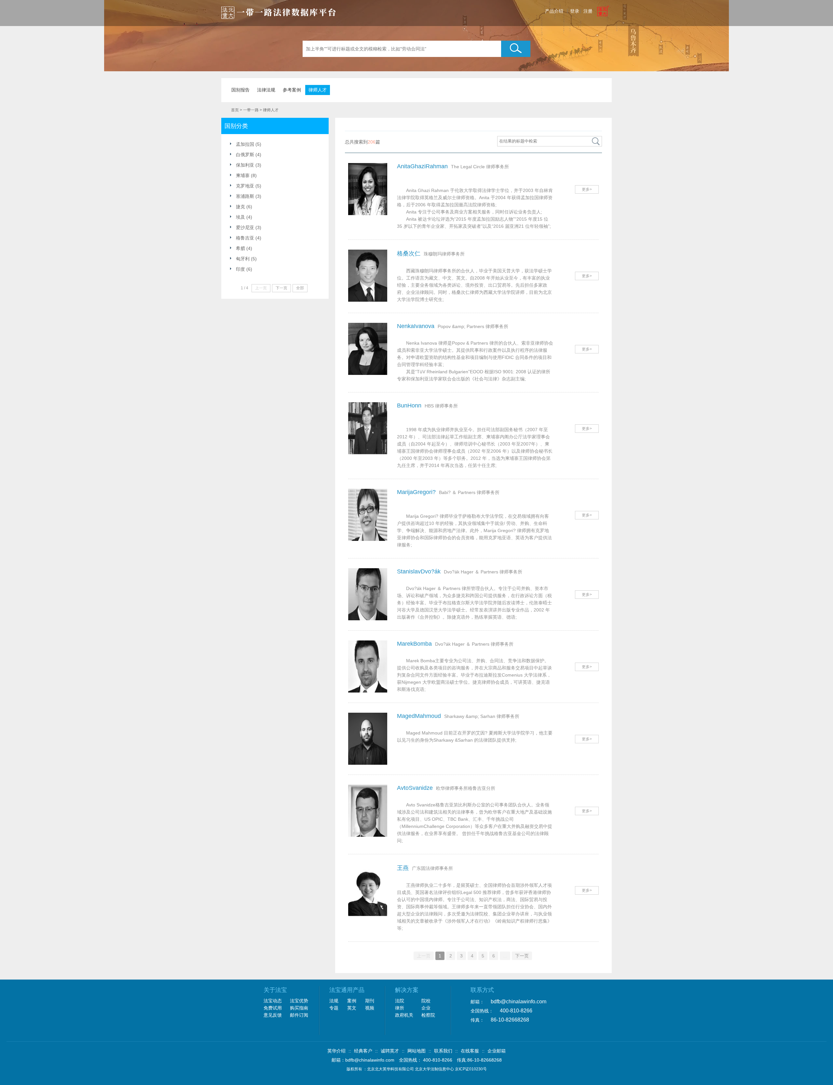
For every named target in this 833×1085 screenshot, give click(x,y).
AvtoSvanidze (415, 788)
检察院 (428, 1015)
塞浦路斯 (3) (248, 196)
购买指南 (299, 1007)
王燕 (403, 868)
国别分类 (236, 126)
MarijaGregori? (416, 492)
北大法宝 (278, 10)
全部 (300, 288)
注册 (588, 11)
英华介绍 (336, 1050)
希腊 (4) (244, 248)
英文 (351, 1007)
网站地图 (416, 1050)
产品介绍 (554, 11)
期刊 (369, 1000)
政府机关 (404, 1015)
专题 (333, 1007)
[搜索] (596, 141)
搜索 (515, 49)
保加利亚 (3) (248, 165)
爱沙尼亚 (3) (248, 227)
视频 (369, 1007)
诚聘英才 (390, 1050)
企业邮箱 (496, 1050)
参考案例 (292, 89)
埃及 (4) (244, 217)
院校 (425, 1000)
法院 (399, 1000)
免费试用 (273, 1007)
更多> (587, 189)
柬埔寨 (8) (246, 175)
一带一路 (251, 110)
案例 (351, 1000)
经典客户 (363, 1050)
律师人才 (317, 89)
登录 (574, 11)
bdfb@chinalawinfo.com (518, 1001)
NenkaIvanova (415, 326)
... (505, 955)
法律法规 (266, 89)
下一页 (522, 955)
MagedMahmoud (419, 716)
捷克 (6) (244, 206)
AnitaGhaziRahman (422, 166)
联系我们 (443, 1050)
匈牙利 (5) (246, 258)
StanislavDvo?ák (419, 571)
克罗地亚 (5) (248, 185)
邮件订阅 (299, 1015)
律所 (399, 1007)
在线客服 (470, 1050)
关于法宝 (275, 990)
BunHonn (409, 405)
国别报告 (240, 89)
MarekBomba (414, 643)
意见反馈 (273, 1015)
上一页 (423, 955)
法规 (333, 1000)
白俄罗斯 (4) (248, 154)
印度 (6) (244, 269)
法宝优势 (299, 1000)
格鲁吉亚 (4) (248, 237)
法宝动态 (273, 1000)
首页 (235, 110)
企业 (425, 1007)
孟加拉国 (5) (248, 144)
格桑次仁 (408, 253)
